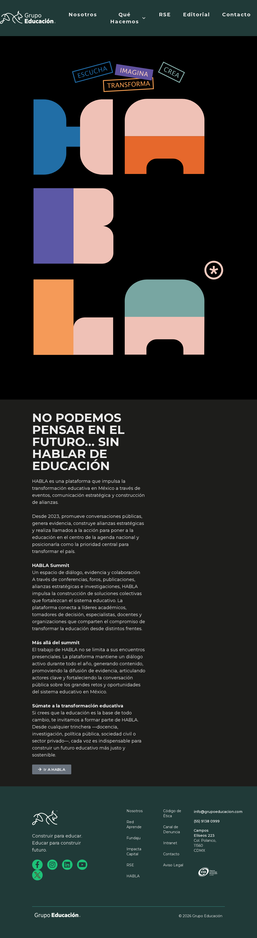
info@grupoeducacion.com (218, 811)
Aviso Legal (173, 865)
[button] (51, 769)
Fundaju (133, 838)
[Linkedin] (67, 865)
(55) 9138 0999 (207, 821)
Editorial (196, 15)
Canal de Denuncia (171, 829)
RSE (165, 15)
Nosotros (83, 15)
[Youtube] (82, 865)
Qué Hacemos (124, 18)
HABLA (133, 876)
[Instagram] (52, 865)
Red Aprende (134, 824)
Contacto (236, 15)
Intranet (170, 843)
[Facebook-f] (37, 865)
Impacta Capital (133, 851)
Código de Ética (172, 813)
